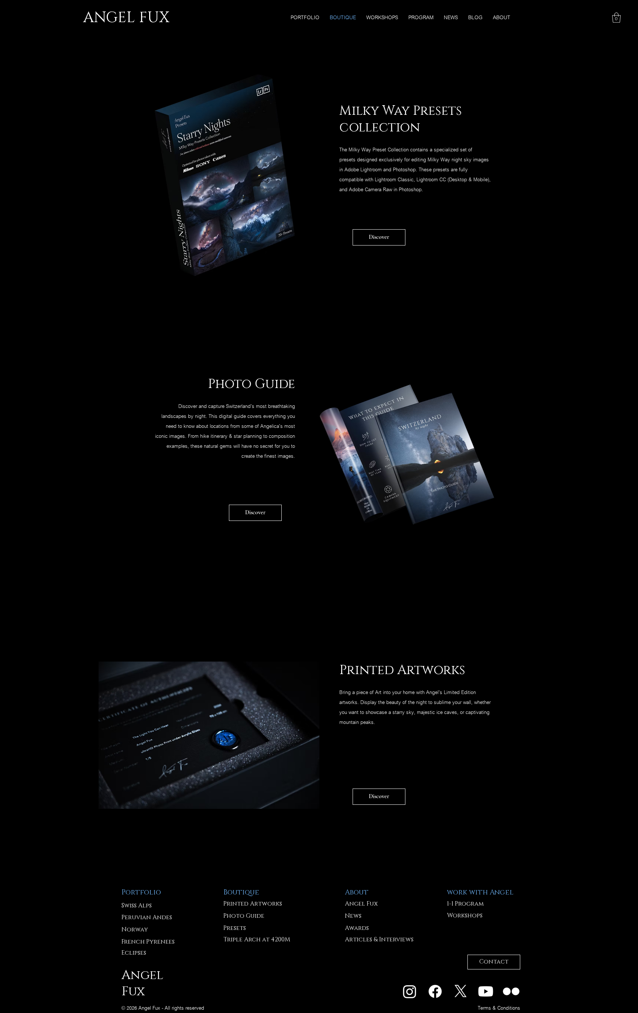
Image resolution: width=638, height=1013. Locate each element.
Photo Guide (243, 916)
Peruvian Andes (146, 917)
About (356, 892)
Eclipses (133, 953)
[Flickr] (511, 991)
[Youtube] (485, 991)
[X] (460, 991)
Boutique (241, 892)
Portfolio (141, 892)
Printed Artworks (252, 904)
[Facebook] (435, 991)
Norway (134, 930)
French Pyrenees (148, 942)
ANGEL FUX (126, 18)
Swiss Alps (136, 906)
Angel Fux (361, 904)
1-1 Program (465, 904)
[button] (616, 18)
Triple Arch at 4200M (256, 939)
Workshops (465, 915)
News (353, 916)
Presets (234, 928)
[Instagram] (409, 991)
